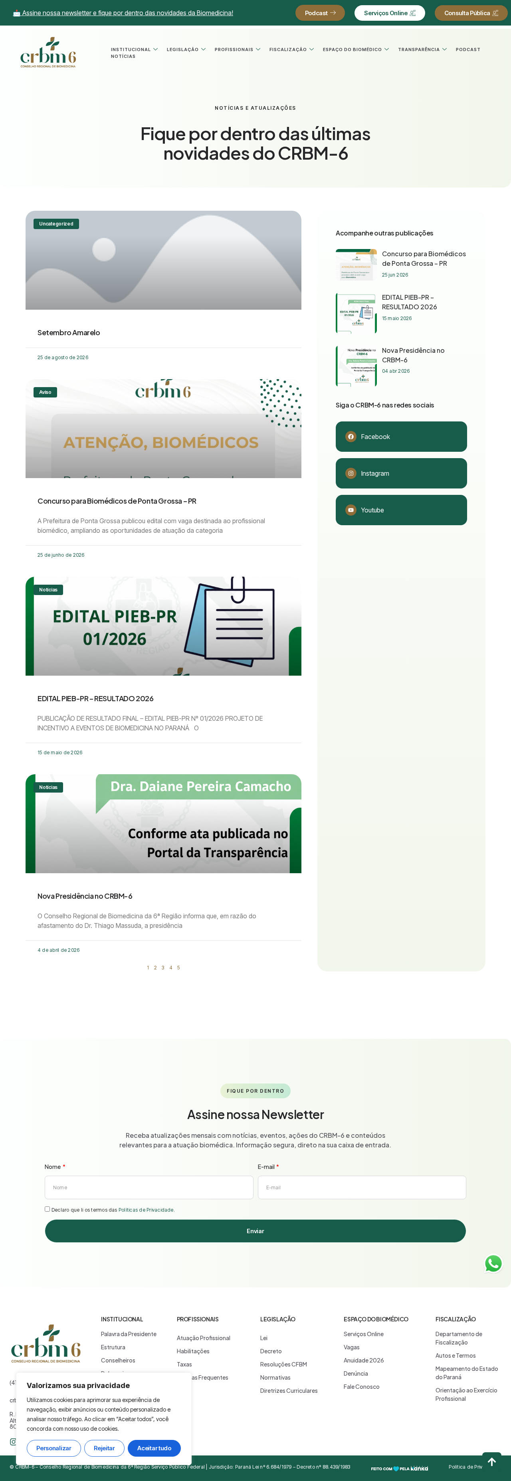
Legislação (183, 49)
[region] (104, 1418)
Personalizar (53, 1448)
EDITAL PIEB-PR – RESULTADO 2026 (96, 698)
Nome (53, 1166)
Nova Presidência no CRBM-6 (85, 895)
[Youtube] (351, 510)
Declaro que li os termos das (113, 1210)
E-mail (266, 1166)
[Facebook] (351, 436)
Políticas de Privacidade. (147, 1210)
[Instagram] (351, 473)
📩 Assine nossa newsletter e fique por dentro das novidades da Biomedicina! (123, 13)
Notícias (123, 56)
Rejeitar (104, 1448)
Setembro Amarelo (69, 332)
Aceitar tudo (154, 1448)
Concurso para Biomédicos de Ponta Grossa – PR (117, 500)
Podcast (468, 49)
